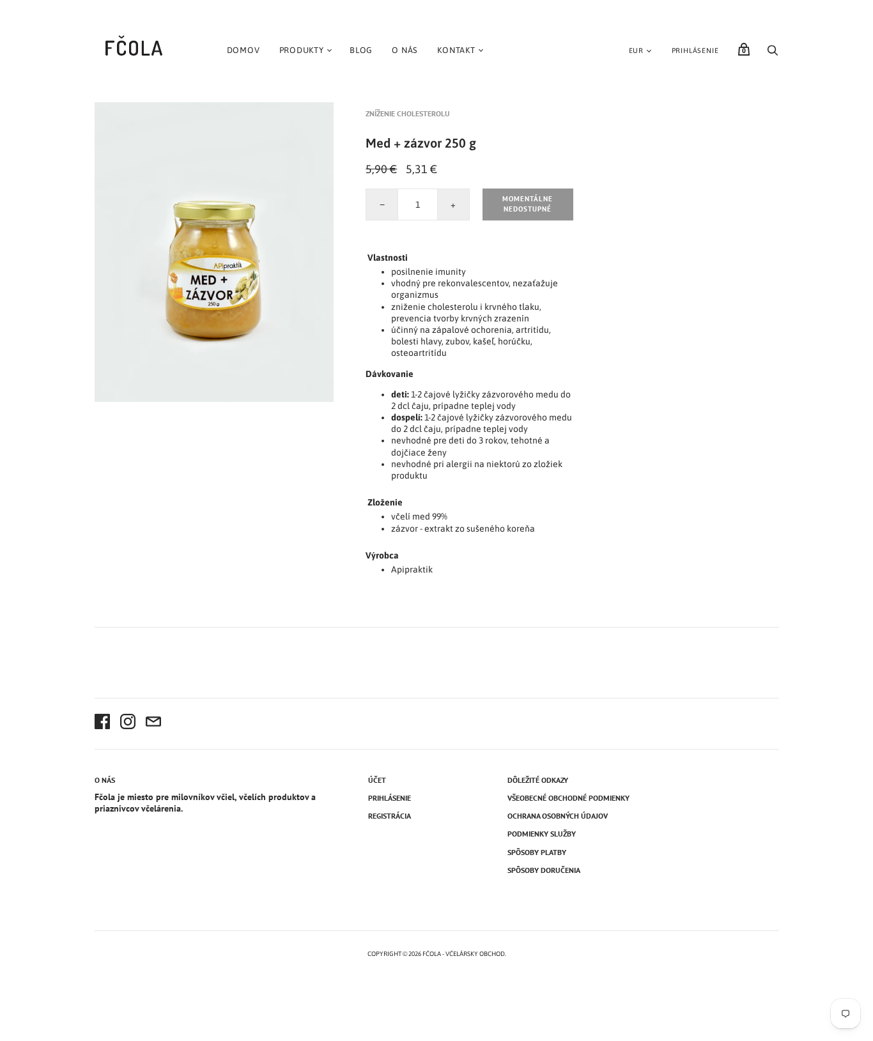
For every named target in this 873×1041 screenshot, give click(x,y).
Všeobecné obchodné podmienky (568, 798)
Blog (361, 50)
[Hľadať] (772, 54)
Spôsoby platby (536, 852)
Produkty (301, 50)
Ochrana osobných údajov (557, 816)
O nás (405, 50)
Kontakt (456, 50)
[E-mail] (153, 723)
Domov (243, 50)
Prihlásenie (695, 50)
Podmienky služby (541, 833)
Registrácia (389, 816)
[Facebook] (102, 723)
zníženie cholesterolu (408, 113)
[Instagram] (127, 723)
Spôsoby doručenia (543, 870)
